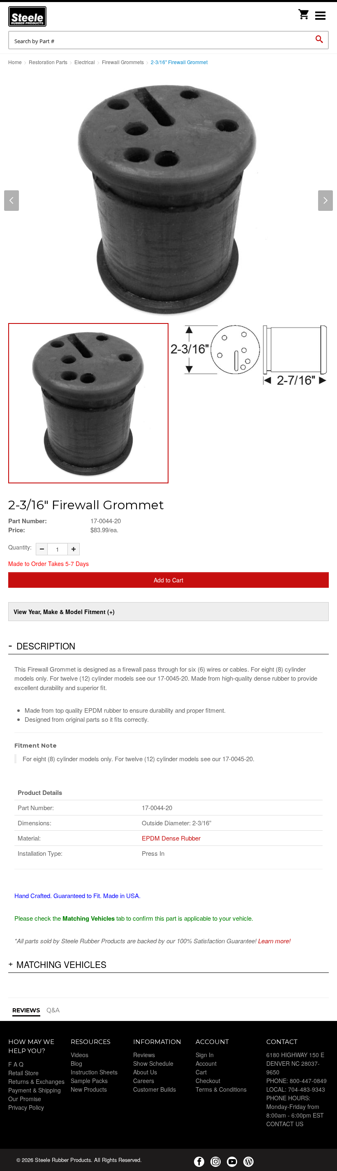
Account (206, 1063)
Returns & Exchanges (36, 1081)
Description (45, 646)
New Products (89, 1089)
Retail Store (23, 1073)
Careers (143, 1080)
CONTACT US (284, 1124)
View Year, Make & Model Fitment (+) (64, 611)
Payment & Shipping (34, 1090)
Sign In (205, 1055)
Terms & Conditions (221, 1089)
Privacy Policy (26, 1107)
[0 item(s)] (304, 11)
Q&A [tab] (53, 1010)
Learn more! (274, 940)
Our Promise (24, 1099)
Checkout (208, 1080)
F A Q (15, 1064)
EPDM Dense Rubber (171, 838)
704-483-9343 (306, 1089)
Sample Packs (89, 1080)
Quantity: (20, 547)
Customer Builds (154, 1089)
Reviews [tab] (26, 1010)
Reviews (144, 1055)
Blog (76, 1063)
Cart (201, 1072)
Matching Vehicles (61, 964)
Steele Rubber (49, 16)
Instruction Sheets (94, 1072)
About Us (145, 1072)
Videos (79, 1055)
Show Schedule (153, 1063)
